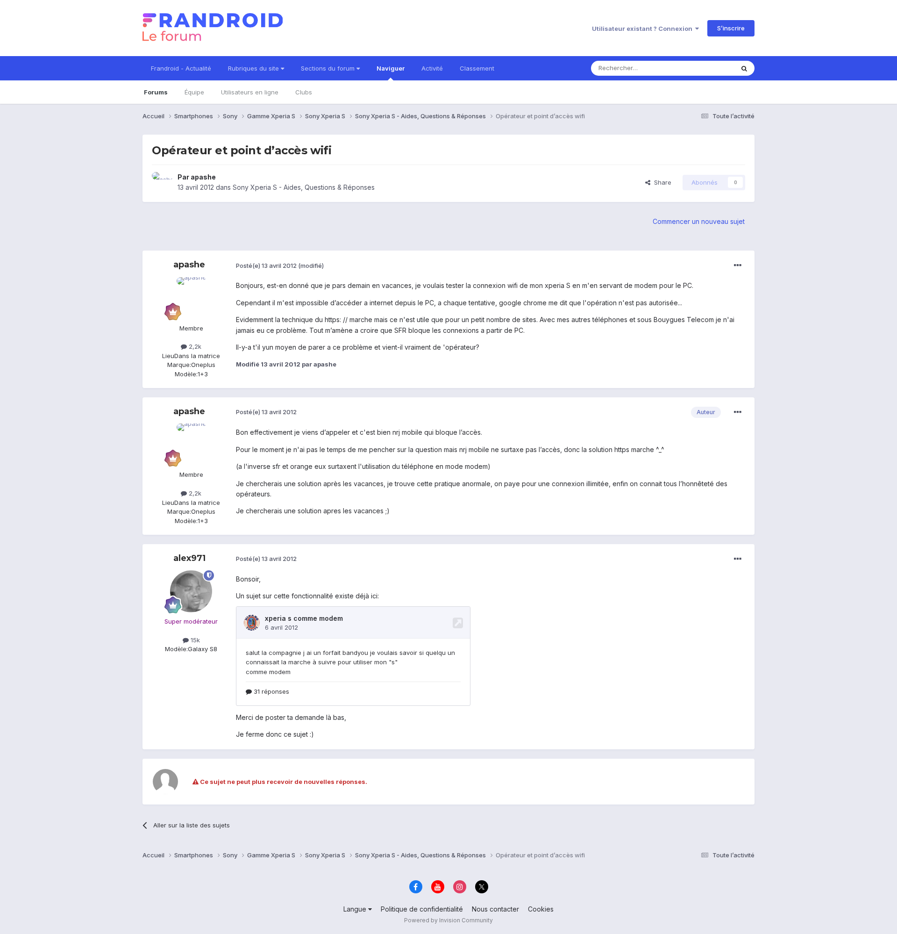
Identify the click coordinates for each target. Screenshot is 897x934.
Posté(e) (266, 265)
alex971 (189, 558)
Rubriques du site (254, 68)
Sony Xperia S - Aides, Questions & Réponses (304, 187)
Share (660, 182)
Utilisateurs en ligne (249, 92)
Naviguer (391, 68)
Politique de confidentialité (422, 909)
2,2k (194, 346)
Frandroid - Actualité (181, 68)
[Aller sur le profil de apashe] (162, 182)
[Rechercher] (744, 68)
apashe (203, 177)
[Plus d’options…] (737, 265)
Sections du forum (328, 68)
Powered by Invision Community (448, 920)
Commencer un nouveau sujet (699, 221)
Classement (477, 68)
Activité (432, 68)
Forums (156, 92)
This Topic (706, 68)
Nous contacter (495, 909)
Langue (355, 909)
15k (194, 640)
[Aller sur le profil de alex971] (191, 591)
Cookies (541, 909)
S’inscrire (731, 28)
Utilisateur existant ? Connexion (643, 28)
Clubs (303, 92)
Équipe (194, 92)
